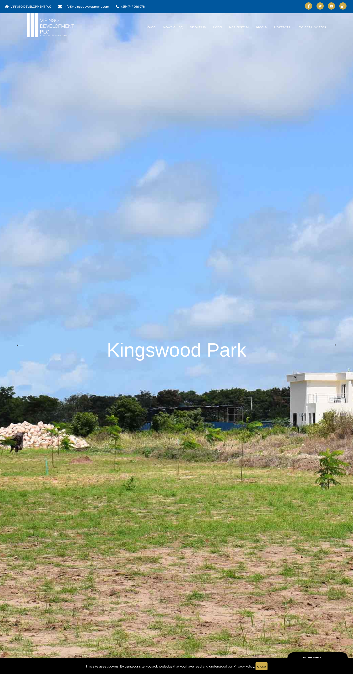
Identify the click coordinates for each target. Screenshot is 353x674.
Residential (239, 26)
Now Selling (173, 26)
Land (217, 26)
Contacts (282, 26)
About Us (198, 26)
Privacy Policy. (244, 666)
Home (150, 26)
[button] (19, 345)
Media (261, 26)
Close (261, 666)
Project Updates (312, 26)
